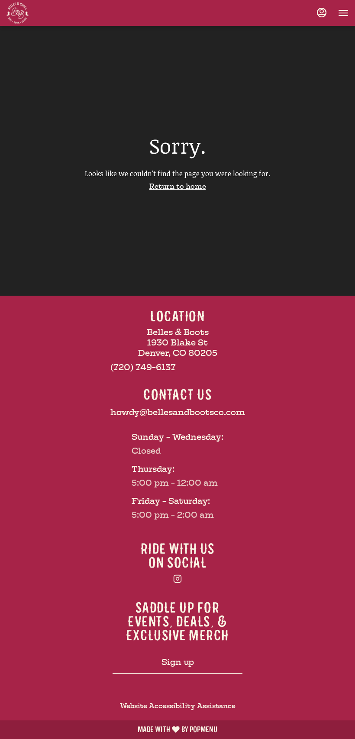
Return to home (177, 186)
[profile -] (321, 12)
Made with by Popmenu (108, 729)
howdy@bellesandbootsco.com (177, 412)
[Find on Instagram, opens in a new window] (177, 580)
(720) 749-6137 (143, 367)
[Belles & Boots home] (45, 13)
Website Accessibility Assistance (178, 705)
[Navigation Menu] (343, 13)
